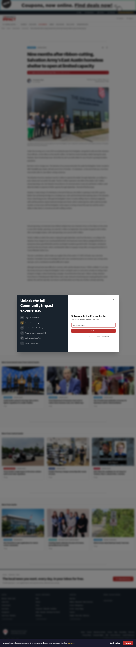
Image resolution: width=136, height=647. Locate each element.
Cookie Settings (115, 643)
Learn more (70, 643)
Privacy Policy (105, 336)
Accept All (128, 643)
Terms (98, 336)
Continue (93, 331)
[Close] (114, 299)
